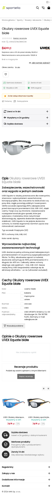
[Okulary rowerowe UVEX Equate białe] (23, 147)
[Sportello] (11, 8)
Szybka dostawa (19, 432)
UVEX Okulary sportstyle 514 (16, 417)
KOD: (4, 42)
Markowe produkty (20, 441)
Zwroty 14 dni (17, 451)
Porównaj (8, 101)
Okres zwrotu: (8, 67)
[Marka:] (45, 48)
